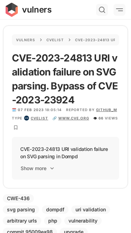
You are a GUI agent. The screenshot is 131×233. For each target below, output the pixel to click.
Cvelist (55, 40)
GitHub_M (106, 110)
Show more (33, 168)
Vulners (25, 40)
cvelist (39, 118)
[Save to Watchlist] (16, 127)
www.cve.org (73, 118)
